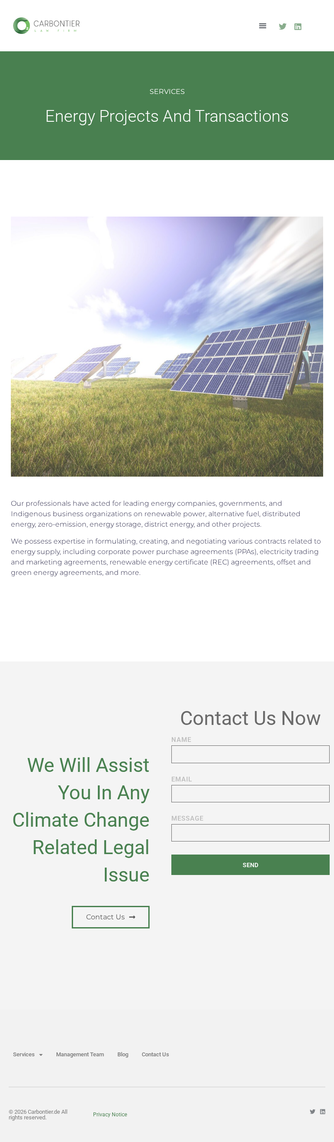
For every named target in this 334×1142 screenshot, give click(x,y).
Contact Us (155, 1054)
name (181, 740)
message (187, 818)
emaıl (181, 779)
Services (24, 1054)
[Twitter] (282, 26)
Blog (122, 1054)
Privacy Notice (110, 1115)
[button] (262, 25)
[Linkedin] (297, 26)
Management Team (80, 1054)
